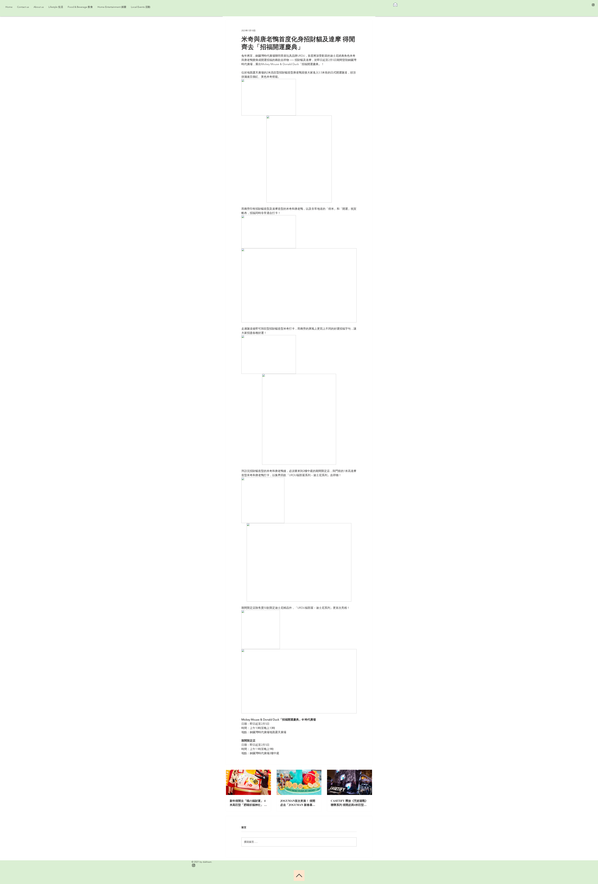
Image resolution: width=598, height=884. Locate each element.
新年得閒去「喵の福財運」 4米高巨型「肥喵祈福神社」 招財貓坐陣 (248, 803)
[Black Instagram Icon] (593, 5)
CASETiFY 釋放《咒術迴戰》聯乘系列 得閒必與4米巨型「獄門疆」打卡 (349, 803)
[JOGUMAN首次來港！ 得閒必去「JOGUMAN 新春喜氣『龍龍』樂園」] (299, 782)
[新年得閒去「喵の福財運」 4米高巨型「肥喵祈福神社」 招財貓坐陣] (248, 782)
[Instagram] (194, 865)
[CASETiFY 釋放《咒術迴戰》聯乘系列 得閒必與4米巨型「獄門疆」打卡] (349, 782)
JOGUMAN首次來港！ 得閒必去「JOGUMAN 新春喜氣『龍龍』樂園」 (297, 803)
